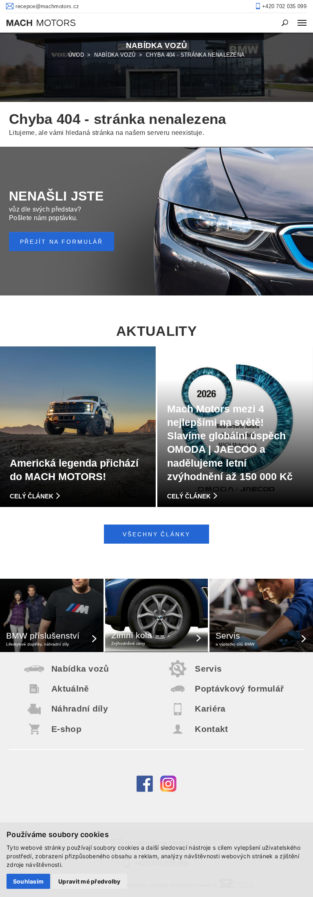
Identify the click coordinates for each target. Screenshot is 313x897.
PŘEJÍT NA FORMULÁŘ (62, 241)
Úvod (76, 55)
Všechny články (156, 534)
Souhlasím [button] (28, 881)
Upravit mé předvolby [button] (89, 881)
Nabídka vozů (114, 55)
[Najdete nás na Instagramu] (168, 790)
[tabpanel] (156, 67)
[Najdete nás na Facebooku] (145, 790)
